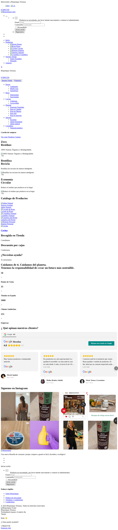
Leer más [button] (46, 367)
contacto (9, 63)
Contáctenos (10, 502)
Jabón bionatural (16, 122)
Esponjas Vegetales (17, 107)
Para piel (13, 113)
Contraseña (19, 25)
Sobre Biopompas (12, 494)
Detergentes (14, 95)
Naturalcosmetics (16, 128)
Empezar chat (6, 528)
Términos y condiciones (14, 500)
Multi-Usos (14, 89)
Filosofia (13, 61)
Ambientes (14, 87)
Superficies (14, 91)
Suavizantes (14, 97)
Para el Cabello (15, 109)
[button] (2, 368)
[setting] (6, 16)
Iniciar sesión (20, 29)
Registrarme (20, 32)
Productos (9, 42)
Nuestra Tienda (11, 57)
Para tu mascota (16, 116)
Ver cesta (4, 137)
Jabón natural (15, 124)
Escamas (13, 120)
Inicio (8, 40)
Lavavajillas (14, 103)
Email (17, 22)
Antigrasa (13, 101)
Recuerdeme (22, 27)
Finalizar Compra (14, 137)
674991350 (5, 10)
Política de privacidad (13, 498)
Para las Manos (15, 111)
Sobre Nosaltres (16, 59)
